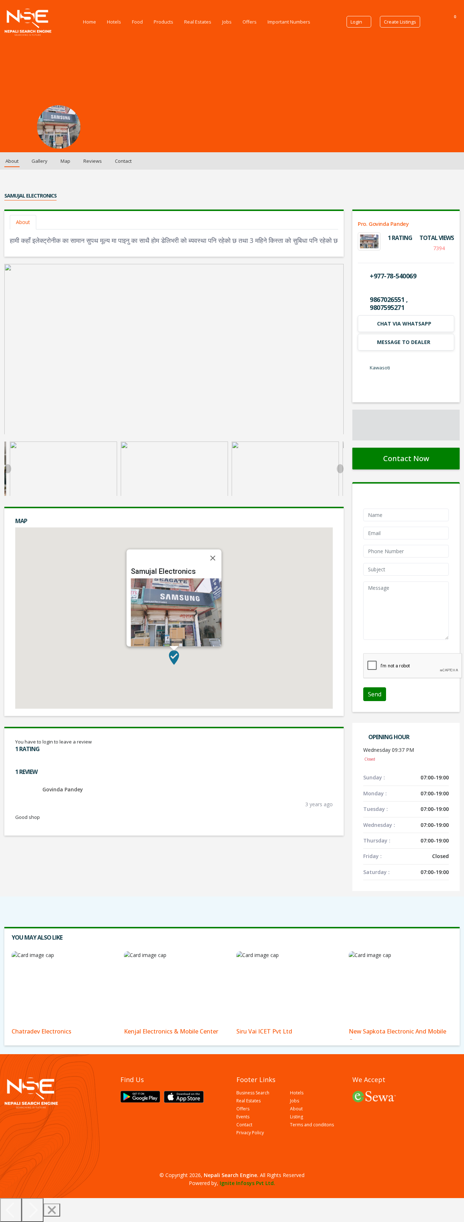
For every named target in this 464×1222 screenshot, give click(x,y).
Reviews (92, 161)
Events (242, 1117)
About (11, 161)
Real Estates (197, 21)
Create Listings (400, 21)
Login (356, 21)
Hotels (114, 21)
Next (340, 468)
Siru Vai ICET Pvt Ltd (264, 1031)
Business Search (252, 1093)
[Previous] (11, 1210)
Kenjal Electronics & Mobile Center (171, 1031)
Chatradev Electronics (41, 1031)
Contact (123, 161)
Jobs (227, 21)
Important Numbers (289, 21)
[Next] (33, 1210)
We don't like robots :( (388, 649)
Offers (250, 21)
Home (89, 21)
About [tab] (23, 222)
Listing (296, 1117)
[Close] (212, 558)
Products (163, 21)
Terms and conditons (312, 1125)
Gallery (39, 161)
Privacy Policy (250, 1133)
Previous (7, 468)
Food (137, 21)
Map (65, 161)
